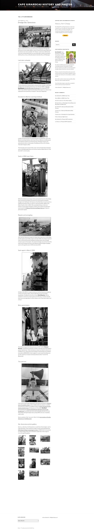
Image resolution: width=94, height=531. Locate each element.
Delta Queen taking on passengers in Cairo (28, 430)
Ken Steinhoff (58, 95)
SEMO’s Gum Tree (66, 95)
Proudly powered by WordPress (27, 528)
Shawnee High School (63, 116)
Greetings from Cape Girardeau (68, 114)
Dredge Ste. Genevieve (26, 22)
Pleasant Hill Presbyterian (67, 119)
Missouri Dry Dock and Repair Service (35, 208)
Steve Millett (57, 98)
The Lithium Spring (67, 100)
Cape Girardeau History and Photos (45, 4)
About (19, 528)
